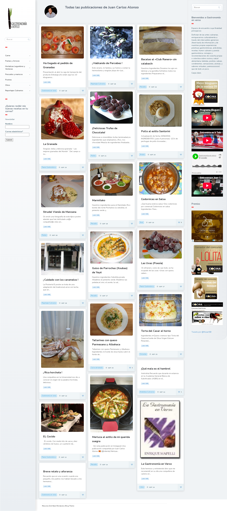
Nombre (8, 124)
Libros (142, 487)
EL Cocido (49, 436)
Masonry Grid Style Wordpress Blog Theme (58, 506)
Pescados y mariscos (14, 74)
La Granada (50, 144)
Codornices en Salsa (153, 199)
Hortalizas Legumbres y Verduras (15, 67)
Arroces (142, 155)
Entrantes (143, 354)
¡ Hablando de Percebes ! (107, 63)
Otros (7, 85)
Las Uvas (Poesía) (152, 263)
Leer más (47, 82)
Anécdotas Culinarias (147, 392)
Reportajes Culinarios (14, 90)
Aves (141, 222)
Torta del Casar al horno (156, 331)
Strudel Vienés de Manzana (59, 212)
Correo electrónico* (14, 131)
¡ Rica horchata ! (52, 372)
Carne (7, 55)
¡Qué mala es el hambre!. (156, 368)
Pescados (143, 87)
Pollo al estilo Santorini (155, 131)
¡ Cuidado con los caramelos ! (60, 280)
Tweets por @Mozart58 (201, 332)
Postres (8, 80)
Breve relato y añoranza (57, 471)
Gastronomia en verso (49, 91)
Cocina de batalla (97, 368)
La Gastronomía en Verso (156, 464)
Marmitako (98, 200)
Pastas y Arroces (12, 61)
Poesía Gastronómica (49, 167)
